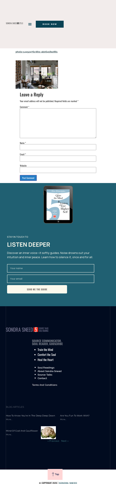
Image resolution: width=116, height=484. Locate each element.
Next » (65, 441)
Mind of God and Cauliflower (22, 430)
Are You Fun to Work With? (75, 415)
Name (23, 143)
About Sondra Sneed (50, 371)
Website (23, 165)
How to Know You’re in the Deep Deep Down (30, 415)
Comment (24, 107)
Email (23, 154)
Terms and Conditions (44, 385)
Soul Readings (46, 367)
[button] (30, 24)
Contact (42, 378)
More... (9, 419)
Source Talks (45, 374)
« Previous (53, 441)
